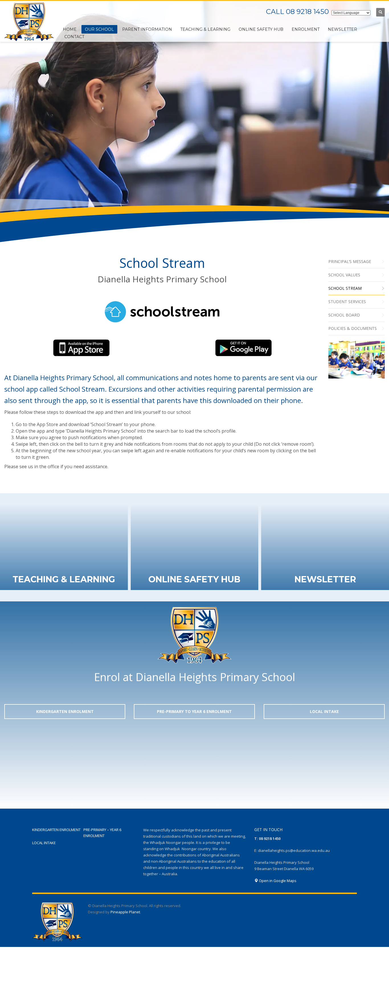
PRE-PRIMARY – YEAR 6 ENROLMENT (102, 832)
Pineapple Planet (125, 911)
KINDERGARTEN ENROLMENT (56, 829)
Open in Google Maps (277, 880)
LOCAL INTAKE (44, 842)
